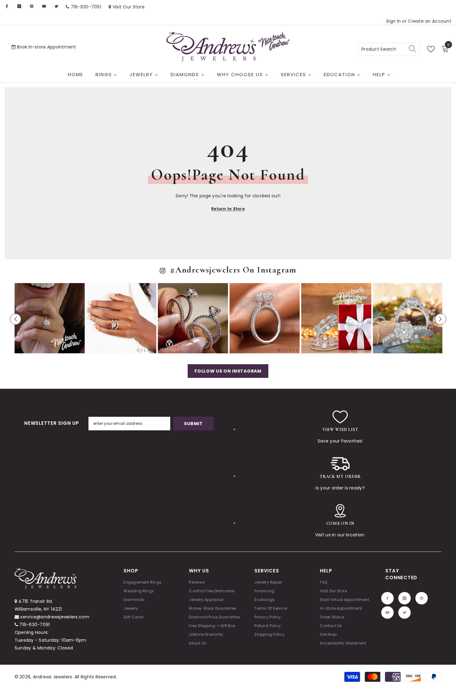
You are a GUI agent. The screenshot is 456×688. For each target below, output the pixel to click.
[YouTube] (241, 381)
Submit (228, 355)
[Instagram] (214, 381)
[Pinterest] (228, 381)
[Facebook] (201, 381)
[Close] (301, 271)
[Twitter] (254, 381)
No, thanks (231, 396)
